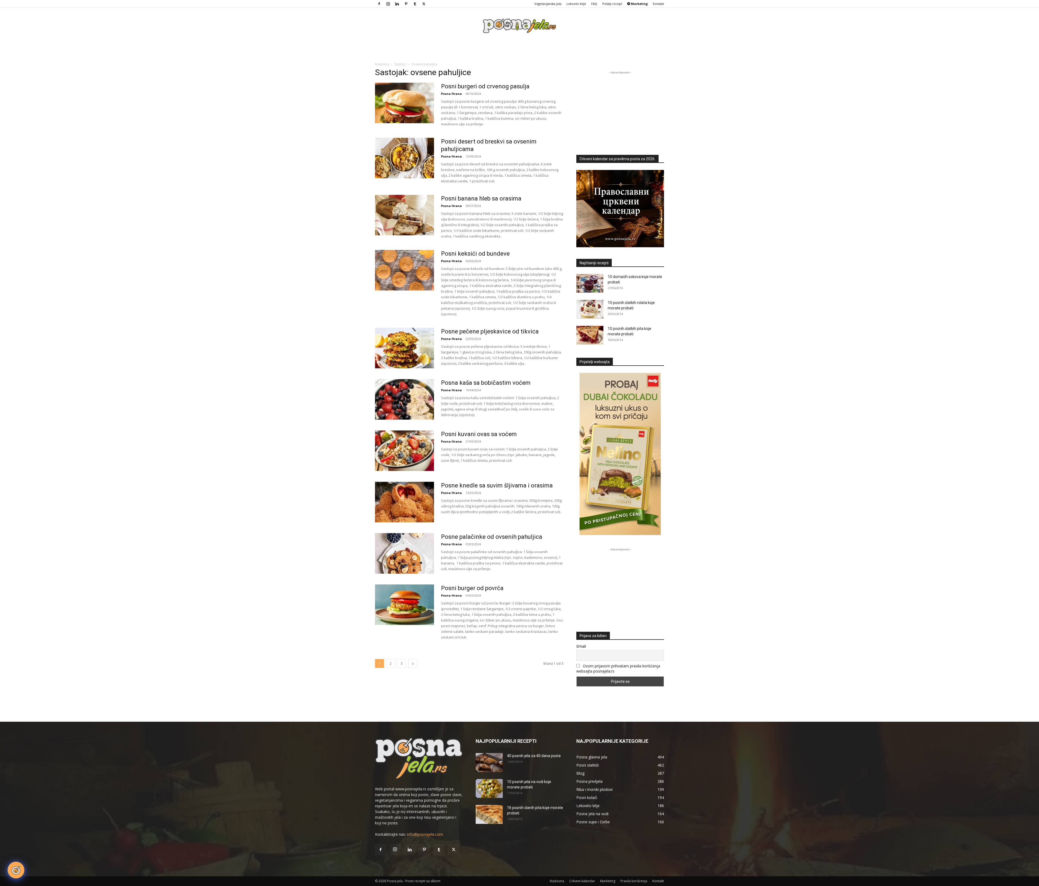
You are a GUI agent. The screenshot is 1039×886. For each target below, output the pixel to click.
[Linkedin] (397, 4)
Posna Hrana (451, 94)
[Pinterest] (406, 4)
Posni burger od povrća (472, 588)
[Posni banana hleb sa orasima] (404, 215)
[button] (16, 870)
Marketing (607, 881)
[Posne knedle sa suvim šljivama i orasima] (404, 502)
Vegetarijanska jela (547, 4)
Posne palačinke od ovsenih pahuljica (491, 536)
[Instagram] (388, 4)
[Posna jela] (519, 26)
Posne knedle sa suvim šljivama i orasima (497, 485)
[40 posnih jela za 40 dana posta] (489, 762)
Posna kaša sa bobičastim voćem (486, 382)
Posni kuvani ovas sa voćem (479, 434)
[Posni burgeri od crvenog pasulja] (404, 103)
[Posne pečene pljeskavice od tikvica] (404, 348)
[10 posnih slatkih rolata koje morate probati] (589, 309)
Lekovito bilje (576, 4)
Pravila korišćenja (633, 881)
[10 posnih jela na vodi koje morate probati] (489, 788)
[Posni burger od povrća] (404, 604)
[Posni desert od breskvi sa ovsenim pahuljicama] (404, 158)
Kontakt (658, 4)
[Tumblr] (415, 4)
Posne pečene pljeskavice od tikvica (490, 331)
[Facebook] (379, 4)
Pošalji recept (612, 4)
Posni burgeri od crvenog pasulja (485, 86)
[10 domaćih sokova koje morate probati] (589, 283)
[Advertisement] (620, 109)
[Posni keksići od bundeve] (404, 270)
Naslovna (382, 64)
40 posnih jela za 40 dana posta (534, 756)
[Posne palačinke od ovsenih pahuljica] (404, 553)
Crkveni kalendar (582, 881)
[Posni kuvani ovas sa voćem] (404, 450)
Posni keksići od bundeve (475, 253)
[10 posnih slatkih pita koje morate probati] (589, 335)
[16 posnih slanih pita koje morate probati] (489, 814)
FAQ (594, 4)
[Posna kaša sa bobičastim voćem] (404, 399)
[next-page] (412, 663)
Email (581, 646)
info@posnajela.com (425, 834)
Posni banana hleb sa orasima (481, 198)
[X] (424, 4)
